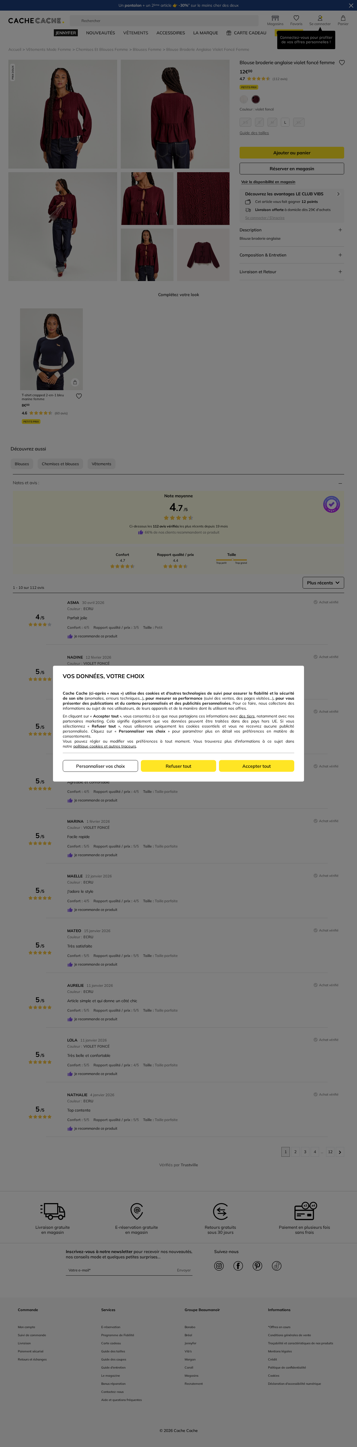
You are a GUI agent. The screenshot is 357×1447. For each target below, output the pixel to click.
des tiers (246, 715)
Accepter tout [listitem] (256, 766)
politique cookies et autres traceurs (104, 745)
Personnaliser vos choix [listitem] (100, 766)
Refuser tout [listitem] (178, 766)
